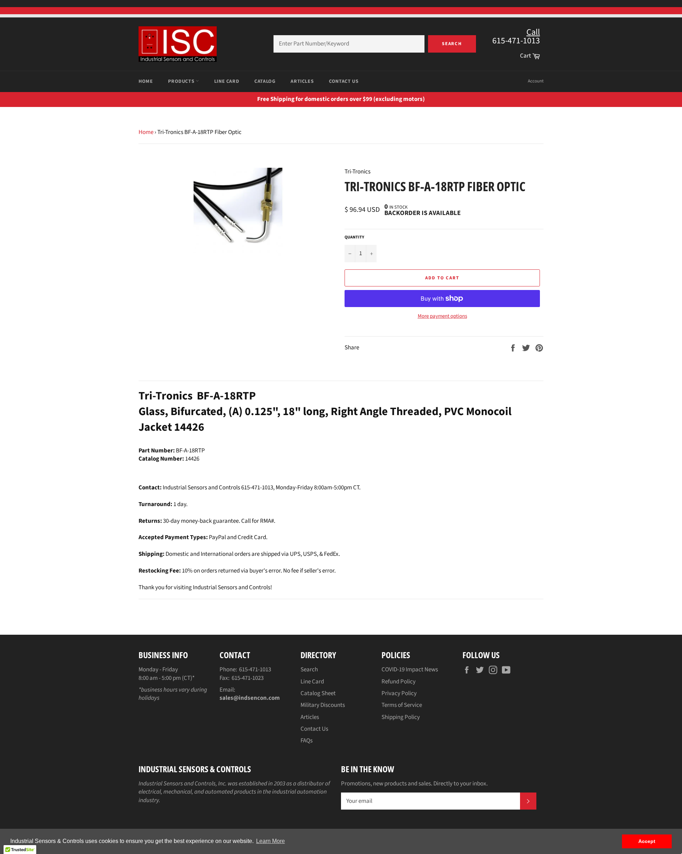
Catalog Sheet (318, 693)
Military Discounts (323, 705)
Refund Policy (398, 681)
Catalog (264, 81)
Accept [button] (646, 841)
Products (181, 81)
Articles (302, 81)
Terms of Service (401, 705)
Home (146, 81)
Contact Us (343, 81)
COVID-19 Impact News (409, 669)
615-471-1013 (255, 669)
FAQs (307, 740)
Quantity (354, 237)
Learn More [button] (270, 841)
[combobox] (349, 44)
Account (535, 81)
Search (452, 44)
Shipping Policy (400, 717)
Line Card (226, 81)
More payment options (442, 316)
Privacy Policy (399, 693)
